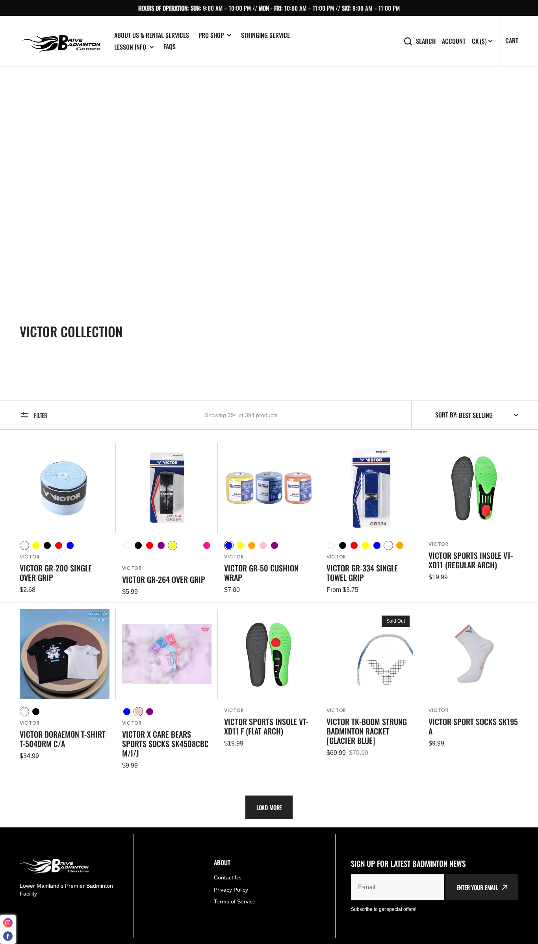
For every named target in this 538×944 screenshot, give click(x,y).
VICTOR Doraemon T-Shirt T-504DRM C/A (63, 738)
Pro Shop (211, 35)
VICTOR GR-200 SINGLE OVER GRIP (56, 572)
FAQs (169, 46)
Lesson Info (130, 47)
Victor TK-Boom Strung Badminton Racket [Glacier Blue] (367, 731)
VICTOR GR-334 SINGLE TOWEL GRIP (362, 572)
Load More (269, 807)
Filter (40, 415)
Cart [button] (511, 40)
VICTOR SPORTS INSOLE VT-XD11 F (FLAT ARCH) (266, 726)
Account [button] (454, 41)
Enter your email (477, 887)
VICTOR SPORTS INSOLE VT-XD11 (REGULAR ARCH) (471, 560)
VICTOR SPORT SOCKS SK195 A (473, 726)
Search (426, 41)
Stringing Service (265, 35)
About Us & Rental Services (151, 35)
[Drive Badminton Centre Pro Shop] (61, 41)
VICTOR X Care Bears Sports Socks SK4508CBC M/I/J (165, 743)
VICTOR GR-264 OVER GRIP (163, 579)
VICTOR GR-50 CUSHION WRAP (261, 572)
